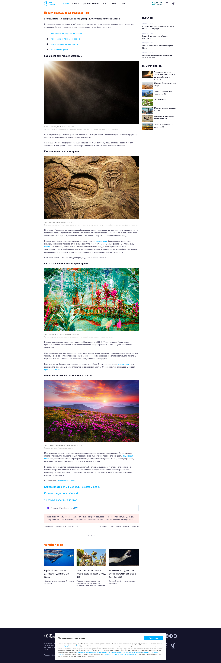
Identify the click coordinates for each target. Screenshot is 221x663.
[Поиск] (167, 3)
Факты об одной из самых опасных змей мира (122, 582)
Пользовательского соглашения (88, 652)
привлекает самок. (52, 370)
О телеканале (125, 3)
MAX (76, 508)
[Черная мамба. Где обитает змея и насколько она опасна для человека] (124, 557)
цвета (112, 526)
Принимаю (153, 638)
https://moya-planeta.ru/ (72, 646)
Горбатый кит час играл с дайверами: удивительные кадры (56, 573)
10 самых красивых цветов (60, 500)
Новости (75, 3)
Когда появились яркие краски (64, 44)
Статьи (66, 3)
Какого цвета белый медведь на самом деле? (72, 486)
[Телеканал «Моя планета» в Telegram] (171, 636)
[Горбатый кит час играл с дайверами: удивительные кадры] (59, 557)
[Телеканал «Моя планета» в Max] (175, 636)
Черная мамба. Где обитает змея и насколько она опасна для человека (122, 573)
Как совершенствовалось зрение (65, 39)
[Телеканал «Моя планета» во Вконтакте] (167, 636)
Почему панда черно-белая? (61, 493)
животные (126, 526)
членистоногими (100, 241)
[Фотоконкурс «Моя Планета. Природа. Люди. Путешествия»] (157, 3)
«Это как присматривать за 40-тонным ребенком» (59, 582)
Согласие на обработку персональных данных (121, 654)
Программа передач (90, 3)
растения (135, 526)
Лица (104, 3)
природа (105, 526)
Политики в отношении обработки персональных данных (120, 652)
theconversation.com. (66, 481)
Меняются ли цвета (59, 50)
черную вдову (124, 364)
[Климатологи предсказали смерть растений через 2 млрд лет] (91, 557)
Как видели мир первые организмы (66, 33)
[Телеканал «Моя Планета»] (49, 3)
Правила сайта (49, 655)
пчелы (47, 247)
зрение (118, 526)
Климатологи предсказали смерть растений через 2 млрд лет (91, 573)
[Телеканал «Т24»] (173, 645)
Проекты (112, 3)
